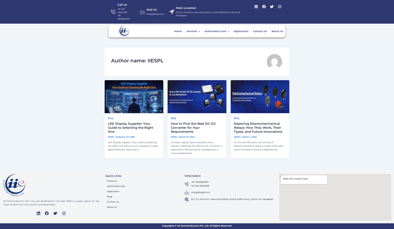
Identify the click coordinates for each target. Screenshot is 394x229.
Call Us (122, 4)
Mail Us (152, 9)
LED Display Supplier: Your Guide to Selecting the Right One (130, 127)
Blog (110, 118)
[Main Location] (171, 12)
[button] (193, 31)
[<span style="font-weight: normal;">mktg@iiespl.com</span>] (187, 193)
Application (241, 31)
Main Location (186, 8)
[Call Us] (113, 12)
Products (112, 181)
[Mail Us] (142, 12)
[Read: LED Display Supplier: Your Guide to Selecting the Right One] (134, 96)
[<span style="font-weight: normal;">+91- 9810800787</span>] (187, 184)
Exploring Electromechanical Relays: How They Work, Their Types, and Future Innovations (258, 127)
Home (178, 31)
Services (192, 31)
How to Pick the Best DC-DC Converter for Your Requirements (193, 127)
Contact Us (260, 31)
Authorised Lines (215, 31)
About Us (277, 31)
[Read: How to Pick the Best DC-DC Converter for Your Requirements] (197, 96)
